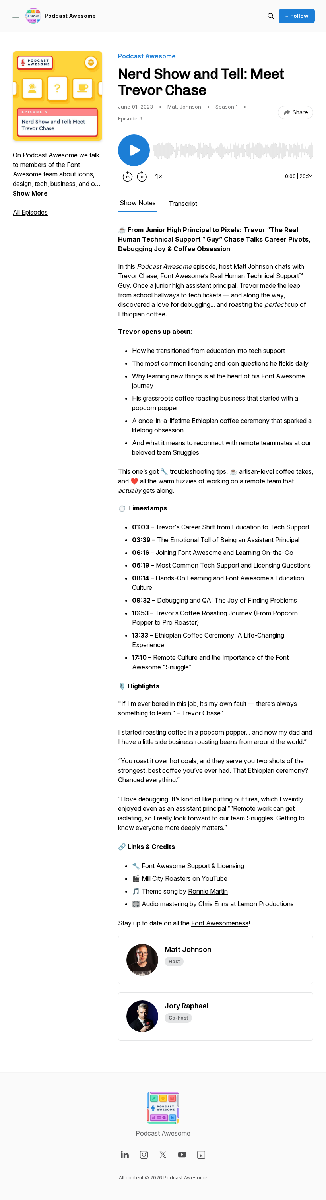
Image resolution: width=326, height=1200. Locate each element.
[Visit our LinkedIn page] (125, 1155)
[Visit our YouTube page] (182, 1155)
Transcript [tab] (183, 203)
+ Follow (297, 15)
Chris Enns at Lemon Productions (246, 904)
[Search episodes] (271, 16)
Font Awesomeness (219, 923)
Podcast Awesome (70, 15)
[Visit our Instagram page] (144, 1155)
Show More (30, 193)
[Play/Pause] (134, 150)
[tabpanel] (215, 580)
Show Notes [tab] (138, 203)
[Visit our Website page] (201, 1155)
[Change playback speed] (159, 176)
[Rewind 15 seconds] (127, 176)
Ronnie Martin (208, 891)
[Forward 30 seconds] (141, 176)
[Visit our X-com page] (163, 1155)
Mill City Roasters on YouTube (184, 878)
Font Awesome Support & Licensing (193, 866)
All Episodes (30, 212)
